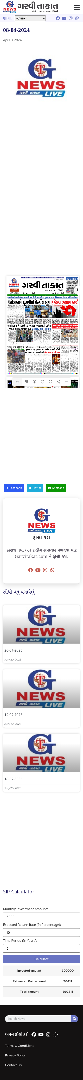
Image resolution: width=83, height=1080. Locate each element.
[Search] (74, 1018)
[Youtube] (38, 570)
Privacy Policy (15, 1055)
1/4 (17, 381)
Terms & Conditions (19, 1046)
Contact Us (13, 1065)
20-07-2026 (13, 650)
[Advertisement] (41, 156)
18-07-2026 (13, 779)
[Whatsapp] (52, 570)
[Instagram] (45, 570)
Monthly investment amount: (25, 909)
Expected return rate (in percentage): (32, 924)
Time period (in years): (20, 940)
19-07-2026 (13, 715)
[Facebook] (30, 570)
